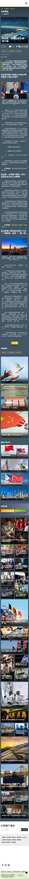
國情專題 (19, 839)
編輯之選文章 (5, 442)
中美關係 (11, 51)
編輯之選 (12, 8)
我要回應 (14, 343)
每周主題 (4, 842)
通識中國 (4, 404)
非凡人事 (24, 837)
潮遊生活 (14, 837)
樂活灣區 (9, 837)
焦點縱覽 (9, 839)
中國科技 (4, 837)
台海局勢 (18, 51)
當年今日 (10, 404)
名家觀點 (7, 8)
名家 (2, 14)
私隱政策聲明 (16, 871)
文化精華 (4, 839)
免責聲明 (23, 871)
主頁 (2, 8)
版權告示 (9, 871)
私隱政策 (6, 876)
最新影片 (9, 842)
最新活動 (14, 842)
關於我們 (3, 871)
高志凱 (4, 51)
